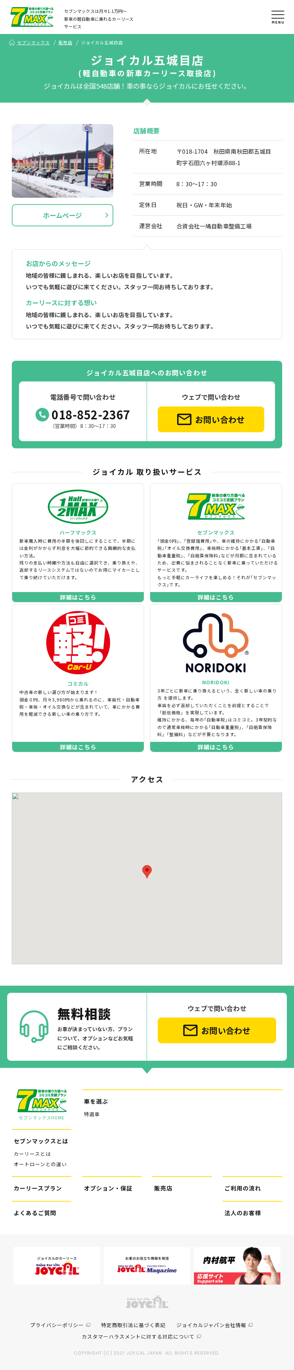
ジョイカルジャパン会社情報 (211, 1325)
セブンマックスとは (41, 1141)
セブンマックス (33, 42)
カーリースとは (32, 1153)
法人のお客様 (242, 1212)
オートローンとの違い (40, 1164)
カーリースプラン (38, 1188)
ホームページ (62, 215)
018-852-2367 (91, 414)
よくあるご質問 (35, 1212)
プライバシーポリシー (57, 1325)
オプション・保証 (108, 1188)
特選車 (92, 1114)
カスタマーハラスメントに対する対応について (138, 1336)
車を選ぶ (96, 1101)
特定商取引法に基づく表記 (133, 1325)
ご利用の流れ (242, 1188)
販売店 (65, 42)
